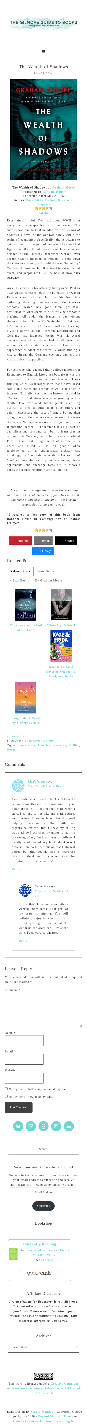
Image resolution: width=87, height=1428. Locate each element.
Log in (69, 1421)
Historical (65, 200)
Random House (54, 191)
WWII (11, 750)
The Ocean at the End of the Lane (26, 628)
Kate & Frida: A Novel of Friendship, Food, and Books (61, 671)
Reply (16, 869)
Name (10, 1032)
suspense (60, 745)
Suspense (43, 204)
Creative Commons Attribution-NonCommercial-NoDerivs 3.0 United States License (43, 1388)
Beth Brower (46, 1260)
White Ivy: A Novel (61, 625)
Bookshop (44, 213)
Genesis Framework (27, 1421)
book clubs (27, 745)
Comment (13, 990)
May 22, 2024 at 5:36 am (46, 786)
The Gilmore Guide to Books (43, 23)
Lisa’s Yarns (36, 781)
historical (45, 745)
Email (10, 1051)
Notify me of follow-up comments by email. (40, 1089)
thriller (74, 745)
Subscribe (43, 1205)
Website (10, 1070)
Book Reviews (34, 740)
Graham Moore (63, 187)
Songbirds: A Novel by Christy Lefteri (26, 721)
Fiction (50, 200)
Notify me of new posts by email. (32, 1096)
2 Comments (15, 735)
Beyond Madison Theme (55, 1416)
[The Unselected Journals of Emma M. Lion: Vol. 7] (13, 1259)
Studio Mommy (42, 1411)
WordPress (53, 1421)
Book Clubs (34, 200)
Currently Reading (39, 1244)
